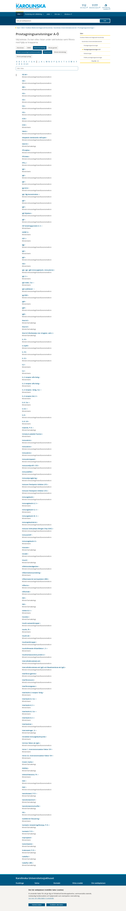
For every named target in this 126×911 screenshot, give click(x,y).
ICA (23, 93)
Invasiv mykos (27, 762)
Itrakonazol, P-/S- (28, 850)
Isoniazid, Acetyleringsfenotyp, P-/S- (35, 825)
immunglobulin (27, 497)
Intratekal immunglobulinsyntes (34, 737)
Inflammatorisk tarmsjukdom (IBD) (35, 579)
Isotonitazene (27, 844)
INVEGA (25, 768)
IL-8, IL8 (25, 421)
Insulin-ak (25, 636)
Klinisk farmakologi (39, 48)
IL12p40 (25, 346)
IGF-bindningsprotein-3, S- (31, 226)
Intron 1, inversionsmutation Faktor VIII (36, 749)
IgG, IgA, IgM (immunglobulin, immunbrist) (38, 270)
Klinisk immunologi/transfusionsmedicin (29, 52)
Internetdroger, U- (28, 730)
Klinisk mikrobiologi (60, 52)
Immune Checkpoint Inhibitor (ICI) (34, 484)
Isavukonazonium (28, 800)
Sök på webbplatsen (24, 21)
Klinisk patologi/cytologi (24, 56)
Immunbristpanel (28, 459)
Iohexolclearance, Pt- (29, 775)
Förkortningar (88, 53)
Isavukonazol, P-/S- (29, 793)
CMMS (29, 48)
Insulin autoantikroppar (31, 623)
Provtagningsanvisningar (86, 28)
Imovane (25, 547)
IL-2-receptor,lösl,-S (29, 396)
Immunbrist (26, 440)
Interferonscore (28, 680)
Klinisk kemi (47, 52)
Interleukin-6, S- (28, 705)
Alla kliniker (20, 48)
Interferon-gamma (29, 674)
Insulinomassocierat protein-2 (33, 655)
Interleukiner (27, 724)
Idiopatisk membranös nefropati (34, 138)
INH (23, 598)
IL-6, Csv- (25, 402)
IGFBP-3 (25, 232)
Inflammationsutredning (31, 573)
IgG (23, 251)
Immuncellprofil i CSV (30, 465)
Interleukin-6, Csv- (28, 699)
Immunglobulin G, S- (29, 510)
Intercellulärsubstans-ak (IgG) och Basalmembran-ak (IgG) (43, 667)
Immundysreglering (29, 478)
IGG (23, 264)
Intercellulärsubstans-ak (31, 661)
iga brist (25, 188)
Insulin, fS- (26, 629)
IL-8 (23, 415)
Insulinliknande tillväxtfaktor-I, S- (34, 648)
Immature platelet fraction (32, 434)
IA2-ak (24, 74)
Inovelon (25, 617)
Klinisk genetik (53, 48)
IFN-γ (24, 163)
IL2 (23, 365)
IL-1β (24, 358)
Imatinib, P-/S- (27, 428)
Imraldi (24, 554)
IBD (23, 87)
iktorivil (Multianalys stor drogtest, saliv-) (37, 333)
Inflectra (25, 585)
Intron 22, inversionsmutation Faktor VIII (37, 756)
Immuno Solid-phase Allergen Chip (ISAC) (37, 529)
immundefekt (27, 472)
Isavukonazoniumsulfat (30, 806)
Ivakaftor (25, 857)
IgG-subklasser (27, 289)
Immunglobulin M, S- (29, 516)
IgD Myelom (26, 213)
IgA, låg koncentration (30, 194)
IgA (23, 169)
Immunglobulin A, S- (29, 503)
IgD (23, 201)
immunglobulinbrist (29, 522)
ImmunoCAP (26, 535)
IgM (23, 302)
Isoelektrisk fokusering (30, 819)
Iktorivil (25, 320)
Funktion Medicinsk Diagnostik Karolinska (39, 28)
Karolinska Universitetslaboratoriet (65, 28)
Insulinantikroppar (29, 642)
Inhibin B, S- (26, 611)
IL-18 (24, 352)
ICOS (24, 119)
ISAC (23, 781)
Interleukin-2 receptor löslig (32, 693)
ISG (23, 812)
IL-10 (24, 339)
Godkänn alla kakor (56, 905)
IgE (23, 220)
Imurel (24, 560)
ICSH (24, 125)
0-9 (27, 64)
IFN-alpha (25, 150)
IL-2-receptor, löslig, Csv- (31, 390)
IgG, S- (24, 276)
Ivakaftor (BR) (27, 863)
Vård (23, 28)
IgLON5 (25, 295)
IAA (23, 81)
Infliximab (25, 592)
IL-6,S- (24, 409)
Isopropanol (26, 838)
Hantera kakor (37, 905)
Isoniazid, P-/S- (27, 831)
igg (23, 245)
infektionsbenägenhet (30, 566)
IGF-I (24, 238)
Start (18, 28)
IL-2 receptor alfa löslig (30, 377)
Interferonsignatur (29, 686)
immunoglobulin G (29, 541)
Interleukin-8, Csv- (28, 711)
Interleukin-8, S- (28, 718)
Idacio (24, 131)
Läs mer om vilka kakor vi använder (41, 898)
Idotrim (25, 144)
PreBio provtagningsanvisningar (93, 57)
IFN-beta (25, 156)
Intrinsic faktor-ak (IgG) (30, 743)
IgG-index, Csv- (27, 283)
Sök (105, 21)
